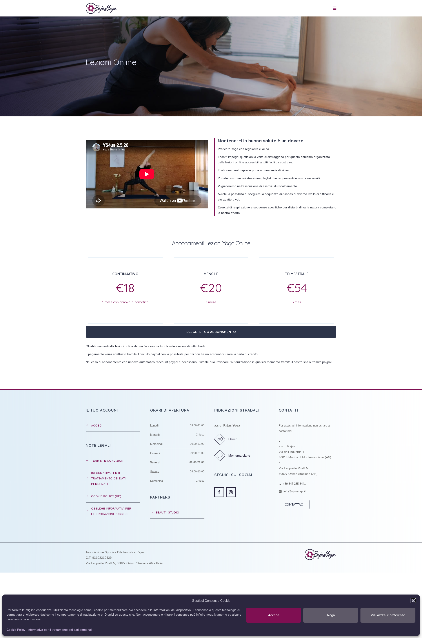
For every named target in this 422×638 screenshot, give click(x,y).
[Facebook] (219, 492)
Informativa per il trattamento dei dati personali (59, 629)
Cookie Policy (16, 629)
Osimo (232, 439)
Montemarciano (239, 455)
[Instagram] (231, 492)
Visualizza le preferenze (388, 615)
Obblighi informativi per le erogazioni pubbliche (111, 511)
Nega (331, 615)
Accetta (273, 615)
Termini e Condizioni (107, 460)
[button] (413, 600)
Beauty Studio (167, 512)
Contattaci (294, 504)
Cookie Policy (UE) (106, 496)
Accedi (96, 425)
